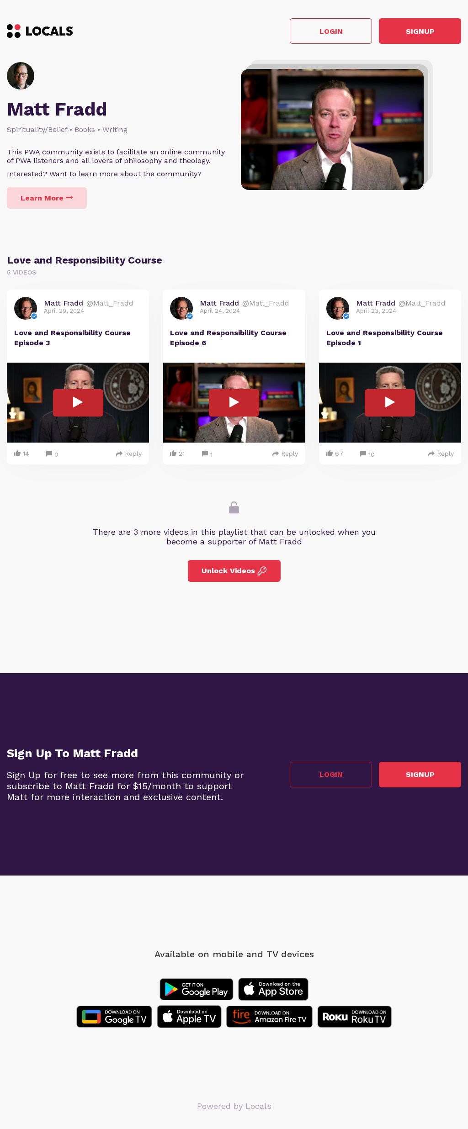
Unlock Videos (228, 570)
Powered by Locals (234, 1106)
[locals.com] (40, 31)
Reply (133, 453)
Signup (420, 31)
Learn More (42, 198)
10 (371, 454)
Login (331, 31)
